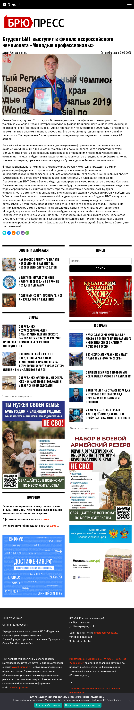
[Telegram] (18, 233)
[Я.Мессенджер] (4, 233)
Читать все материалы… (18, 396)
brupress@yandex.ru (105, 632)
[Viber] (23, 233)
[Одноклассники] (14, 233)
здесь (45, 519)
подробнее (96, 696)
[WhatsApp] (27, 233)
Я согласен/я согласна (48, 705)
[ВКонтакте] (9, 233)
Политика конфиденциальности (82, 705)
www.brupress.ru (21, 667)
